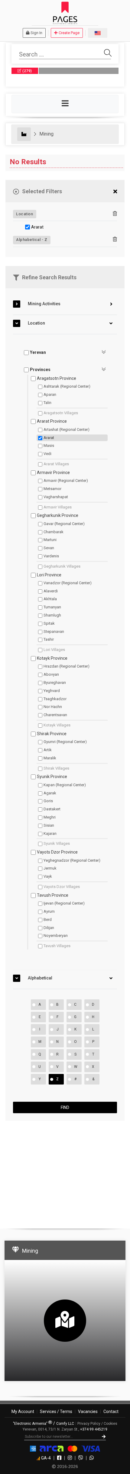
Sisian (49, 825)
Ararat (37, 227)
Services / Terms (56, 1411)
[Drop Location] (115, 214)
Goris (48, 801)
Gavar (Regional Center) (64, 523)
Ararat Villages (56, 464)
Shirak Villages (56, 768)
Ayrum (49, 911)
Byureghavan (55, 682)
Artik (48, 750)
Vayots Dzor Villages (62, 886)
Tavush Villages (57, 946)
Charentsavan (55, 715)
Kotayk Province (52, 658)
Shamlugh (52, 615)
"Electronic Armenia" (30, 1423)
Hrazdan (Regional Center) (66, 666)
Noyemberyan (56, 935)
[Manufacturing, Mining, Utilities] (24, 134)
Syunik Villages (57, 843)
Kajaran (50, 833)
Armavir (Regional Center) (66, 480)
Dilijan (49, 927)
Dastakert (52, 809)
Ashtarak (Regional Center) (67, 386)
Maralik (50, 758)
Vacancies (88, 1411)
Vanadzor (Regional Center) (68, 583)
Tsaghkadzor (55, 699)
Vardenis (51, 556)
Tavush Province (52, 895)
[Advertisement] (65, 1172)
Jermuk (50, 868)
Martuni (50, 539)
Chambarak (53, 532)
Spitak (49, 623)
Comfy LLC (65, 1423)
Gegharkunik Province (57, 515)
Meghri (50, 817)
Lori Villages (54, 649)
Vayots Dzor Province (57, 852)
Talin (47, 402)
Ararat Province (52, 421)
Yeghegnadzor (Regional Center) (72, 860)
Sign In (36, 32)
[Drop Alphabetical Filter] (115, 239)
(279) (26, 71)
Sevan (49, 548)
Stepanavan (54, 631)
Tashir (49, 639)
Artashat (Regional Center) (66, 429)
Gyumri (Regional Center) (65, 741)
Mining (46, 134)
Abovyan (51, 674)
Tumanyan (52, 607)
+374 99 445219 (93, 1429)
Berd (48, 919)
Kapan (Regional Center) (65, 785)
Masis (49, 445)
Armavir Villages (58, 507)
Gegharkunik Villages (62, 566)
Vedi (47, 453)
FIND (65, 1107)
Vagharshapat (56, 497)
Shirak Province (52, 733)
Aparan (50, 394)
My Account (22, 1411)
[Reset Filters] (115, 191)
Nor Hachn (53, 706)
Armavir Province (53, 472)
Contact (111, 1411)
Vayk (48, 876)
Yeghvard (52, 690)
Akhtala (50, 599)
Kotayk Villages (57, 725)
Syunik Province (52, 776)
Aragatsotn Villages (61, 413)
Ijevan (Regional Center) (64, 903)
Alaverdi (51, 591)
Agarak (50, 793)
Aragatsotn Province (56, 378)
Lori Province (49, 574)
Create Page (69, 32)
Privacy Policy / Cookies (97, 1423)
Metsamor (52, 488)
